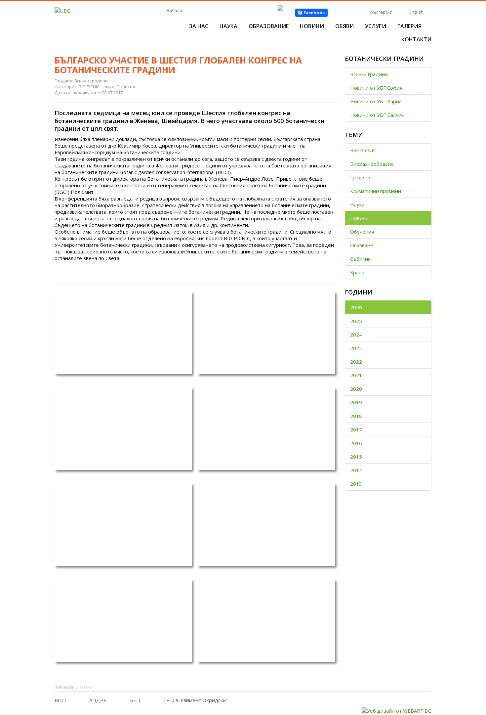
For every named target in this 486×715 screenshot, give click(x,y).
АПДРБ (98, 700)
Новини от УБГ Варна (376, 101)
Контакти (416, 39)
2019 (356, 402)
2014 (356, 470)
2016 (356, 443)
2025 (356, 321)
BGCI (60, 700)
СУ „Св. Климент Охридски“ (195, 700)
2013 (356, 483)
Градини (360, 177)
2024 (356, 334)
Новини (312, 26)
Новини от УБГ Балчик (377, 115)
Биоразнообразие (372, 163)
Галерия (409, 26)
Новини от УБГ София (376, 87)
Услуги (375, 26)
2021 (356, 375)
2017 (356, 429)
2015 (356, 456)
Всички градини (369, 74)
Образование (269, 26)
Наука (228, 26)
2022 (356, 361)
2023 (356, 348)
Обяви (344, 26)
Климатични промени (375, 191)
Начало (174, 10)
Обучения (362, 231)
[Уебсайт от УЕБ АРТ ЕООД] (396, 710)
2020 (356, 388)
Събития (360, 258)
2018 (356, 416)
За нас (198, 26)
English (416, 12)
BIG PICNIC (363, 150)
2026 (356, 307)
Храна (357, 272)
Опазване (361, 245)
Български (381, 12)
